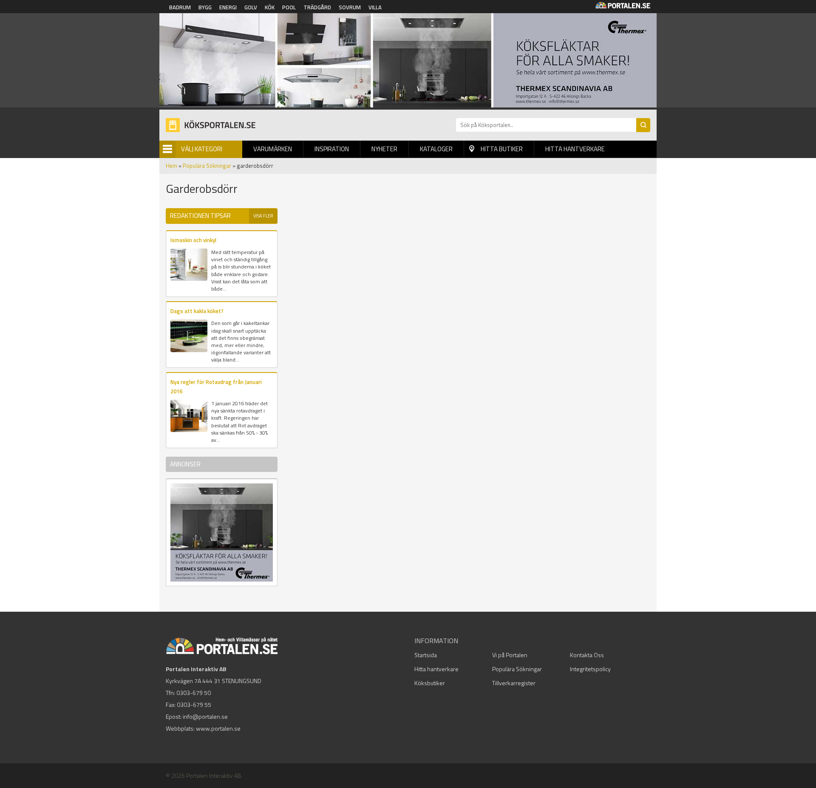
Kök (270, 7)
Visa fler (263, 215)
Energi (228, 7)
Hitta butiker (502, 149)
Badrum (180, 7)
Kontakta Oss (587, 654)
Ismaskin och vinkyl (193, 240)
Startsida (425, 654)
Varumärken (272, 149)
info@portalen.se (205, 716)
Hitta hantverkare (575, 149)
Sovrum (350, 7)
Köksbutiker (429, 682)
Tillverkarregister (514, 682)
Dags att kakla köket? (197, 311)
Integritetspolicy (590, 668)
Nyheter (384, 149)
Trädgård (317, 7)
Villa (375, 7)
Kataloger (436, 149)
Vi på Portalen (509, 654)
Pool (289, 7)
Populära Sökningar (207, 165)
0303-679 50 (193, 692)
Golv (250, 7)
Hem (171, 165)
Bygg (205, 7)
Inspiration (331, 149)
